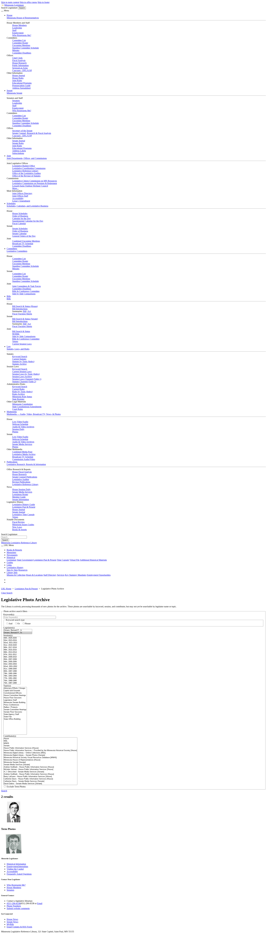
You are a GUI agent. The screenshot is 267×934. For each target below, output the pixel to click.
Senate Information (20, 499)
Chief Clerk (17, 58)
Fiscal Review (18, 522)
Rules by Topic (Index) (22, 391)
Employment (18, 33)
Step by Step (12, 570)
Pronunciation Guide (21, 85)
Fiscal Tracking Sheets (22, 314)
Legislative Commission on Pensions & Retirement (34, 183)
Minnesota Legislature (14, 5)
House (9, 15)
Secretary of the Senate (22, 130)
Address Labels (19, 151)
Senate (10, 90)
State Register (18, 399)
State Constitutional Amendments (26, 406)
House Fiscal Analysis (22, 472)
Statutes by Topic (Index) (23, 361)
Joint (9, 156)
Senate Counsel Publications (24, 477)
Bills (9, 296)
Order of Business (20, 216)
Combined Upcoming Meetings (26, 241)
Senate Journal (18, 141)
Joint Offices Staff (20, 196)
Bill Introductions (20, 309)
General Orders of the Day (24, 236)
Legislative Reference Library (25, 171)
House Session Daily (21, 489)
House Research (19, 63)
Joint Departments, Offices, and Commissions (27, 158)
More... (15, 188)
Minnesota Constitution (22, 404)
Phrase (28, 623)
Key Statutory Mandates (75, 575)
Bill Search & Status (21, 331)
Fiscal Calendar (19, 223)
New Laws (17, 527)
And (10, 623)
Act (29, 311)
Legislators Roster (20, 494)
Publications (12, 462)
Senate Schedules (20, 228)
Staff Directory (49, 575)
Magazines (11, 552)
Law (9, 346)
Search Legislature (9, 8)
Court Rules (17, 409)
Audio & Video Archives (23, 427)
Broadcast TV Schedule (22, 243)
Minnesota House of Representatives (23, 18)
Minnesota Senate (14, 93)
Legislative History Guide (23, 504)
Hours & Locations (34, 575)
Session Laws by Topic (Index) (26, 374)
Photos (15, 432)
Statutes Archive (19, 364)
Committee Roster (20, 43)
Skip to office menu (28, 2)
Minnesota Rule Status (22, 396)
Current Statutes (19, 359)
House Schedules (19, 213)
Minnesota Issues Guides (23, 524)
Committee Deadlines (21, 53)
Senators (16, 100)
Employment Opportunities (99, 575)
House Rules (18, 78)
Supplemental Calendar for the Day (27, 221)
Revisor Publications (21, 482)
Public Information (20, 65)
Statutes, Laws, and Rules (18, 349)
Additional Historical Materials (93, 560)
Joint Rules (17, 80)
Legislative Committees (17, 251)
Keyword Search (19, 356)
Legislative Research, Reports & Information (26, 464)
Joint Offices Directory (22, 193)
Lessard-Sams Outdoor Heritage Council (30, 186)
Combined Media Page (22, 452)
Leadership (17, 28)
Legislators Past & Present (23, 507)
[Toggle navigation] (2, 11)
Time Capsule (63, 560)
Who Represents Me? (21, 35)
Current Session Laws (22, 344)
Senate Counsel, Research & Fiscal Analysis (31, 133)
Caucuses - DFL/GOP (22, 70)
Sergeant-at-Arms (20, 68)
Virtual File (74, 560)
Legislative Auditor (20, 479)
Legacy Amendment (21, 201)
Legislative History (15, 567)
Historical (11, 557)
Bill (24, 311)
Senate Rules (18, 143)
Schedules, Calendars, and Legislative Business (27, 206)
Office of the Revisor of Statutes (26, 176)
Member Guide (19, 497)
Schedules (11, 203)
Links (9, 565)
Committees (12, 248)
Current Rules (18, 389)
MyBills (15, 334)
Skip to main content (10, 2)
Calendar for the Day (21, 218)
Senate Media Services (22, 444)
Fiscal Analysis (18, 60)
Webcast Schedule (20, 424)
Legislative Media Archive (23, 454)
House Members (19, 25)
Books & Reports (14, 550)
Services (60, 575)
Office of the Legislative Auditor (26, 173)
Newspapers (12, 555)
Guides (10, 562)
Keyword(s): (8, 614)
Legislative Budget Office (23, 166)
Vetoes (15, 341)
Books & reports (19, 529)
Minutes (15, 50)
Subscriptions (18, 153)
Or (18, 623)
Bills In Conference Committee (25, 291)
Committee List (19, 40)
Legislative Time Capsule (23, 514)
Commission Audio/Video (23, 459)
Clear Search (6, 593)
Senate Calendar (19, 233)
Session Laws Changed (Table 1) (26, 379)
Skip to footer (44, 2)
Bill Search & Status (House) (25, 306)
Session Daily (18, 429)
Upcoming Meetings (21, 45)
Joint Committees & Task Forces (26, 286)
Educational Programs (22, 83)
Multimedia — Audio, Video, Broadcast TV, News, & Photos (34, 414)
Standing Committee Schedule (25, 48)
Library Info (12, 572)
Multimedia (12, 411)
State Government (25, 560)
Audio (25, 422)
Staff (14, 30)
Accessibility (18, 198)
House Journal (18, 75)
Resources (22, 570)
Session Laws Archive (22, 376)
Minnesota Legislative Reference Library (19, 542)
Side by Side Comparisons (23, 294)
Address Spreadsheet (21, 88)
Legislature (11, 560)
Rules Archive (18, 394)
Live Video (17, 422)
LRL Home (6, 588)
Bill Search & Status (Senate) (25, 319)
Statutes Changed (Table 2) (24, 381)
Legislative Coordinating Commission (28, 168)
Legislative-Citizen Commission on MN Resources (34, 181)
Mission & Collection (16, 575)
